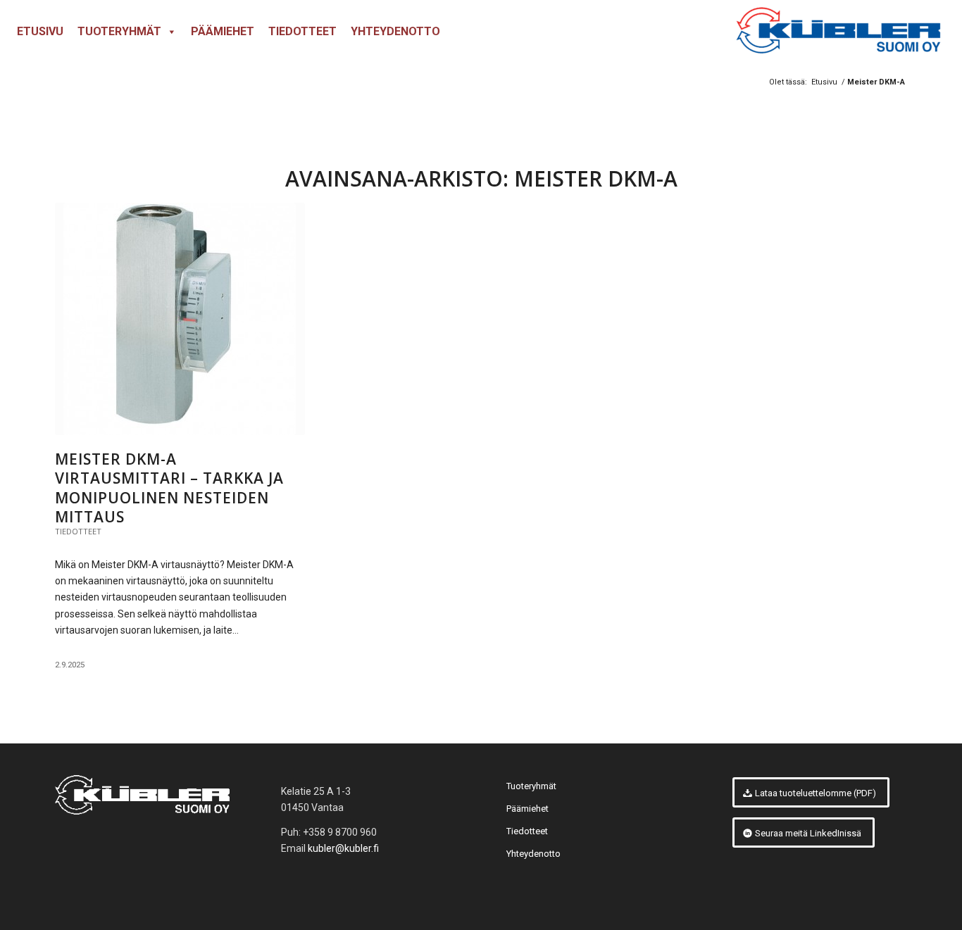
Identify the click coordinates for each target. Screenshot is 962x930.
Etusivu (40, 31)
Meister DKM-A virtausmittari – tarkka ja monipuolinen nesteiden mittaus (169, 488)
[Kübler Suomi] (837, 31)
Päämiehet (222, 31)
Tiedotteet (302, 31)
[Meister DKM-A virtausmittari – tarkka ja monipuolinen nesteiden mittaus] (180, 319)
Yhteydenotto (395, 31)
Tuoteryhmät (119, 31)
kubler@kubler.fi (343, 848)
